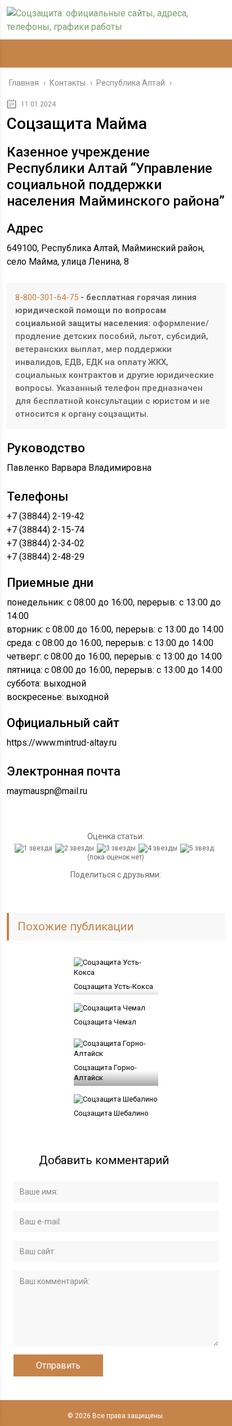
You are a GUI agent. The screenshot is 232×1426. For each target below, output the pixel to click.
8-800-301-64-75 (46, 297)
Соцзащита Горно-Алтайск (105, 1072)
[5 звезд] (198, 848)
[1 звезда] (35, 848)
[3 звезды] (118, 848)
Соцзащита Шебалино (111, 1113)
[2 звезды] (76, 848)
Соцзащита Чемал (105, 1022)
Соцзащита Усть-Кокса (113, 986)
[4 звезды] (159, 848)
